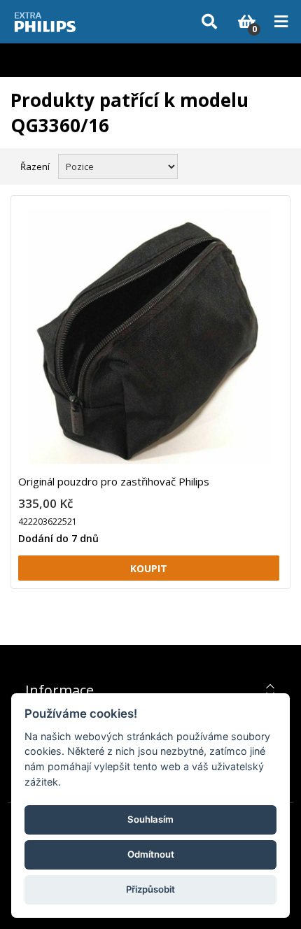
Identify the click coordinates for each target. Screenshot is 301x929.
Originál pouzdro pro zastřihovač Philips (113, 481)
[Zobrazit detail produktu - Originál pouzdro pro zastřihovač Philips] (149, 340)
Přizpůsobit (150, 889)
